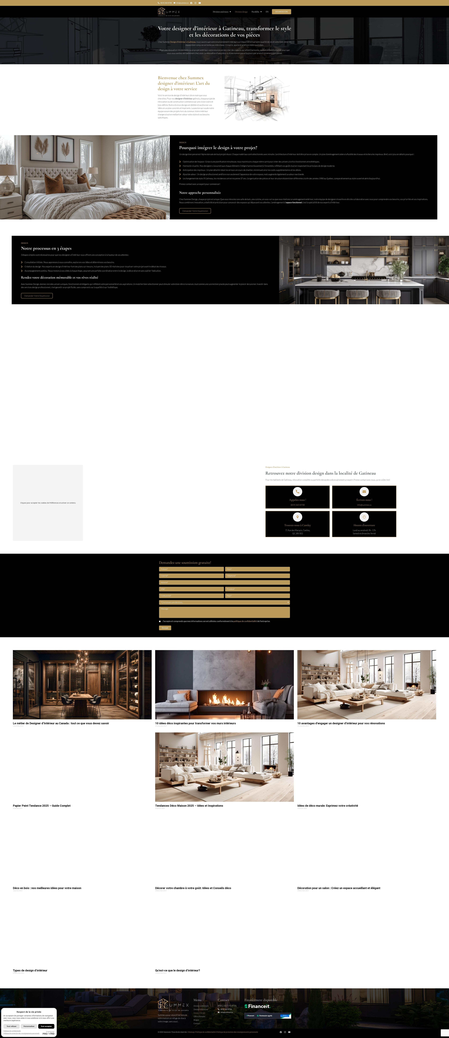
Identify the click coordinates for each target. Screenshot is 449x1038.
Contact (197, 1023)
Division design (241, 12)
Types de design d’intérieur (30, 970)
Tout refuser (11, 1026)
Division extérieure (220, 12)
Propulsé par (50, 1032)
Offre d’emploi (199, 1016)
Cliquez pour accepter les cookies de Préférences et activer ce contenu (48, 503)
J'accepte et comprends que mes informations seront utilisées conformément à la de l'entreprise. (216, 621)
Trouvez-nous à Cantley (297, 525)
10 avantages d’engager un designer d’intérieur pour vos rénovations (341, 723)
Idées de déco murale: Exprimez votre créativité (327, 805)
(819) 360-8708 (298, 505)
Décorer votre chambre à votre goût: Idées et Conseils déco (193, 888)
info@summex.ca (364, 505)
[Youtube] (200, 3)
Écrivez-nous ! (364, 500)
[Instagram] (195, 3)
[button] (195, 211)
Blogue (196, 1020)
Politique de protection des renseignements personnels (237, 1032)
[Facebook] (191, 3)
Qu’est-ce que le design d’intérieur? (177, 970)
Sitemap (191, 1032)
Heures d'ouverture (364, 525)
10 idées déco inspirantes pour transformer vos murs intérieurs (195, 723)
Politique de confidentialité (205, 1032)
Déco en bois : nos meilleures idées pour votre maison (47, 888)
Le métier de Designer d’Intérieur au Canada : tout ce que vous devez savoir (61, 723)
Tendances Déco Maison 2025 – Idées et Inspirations (189, 805)
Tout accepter (46, 1026)
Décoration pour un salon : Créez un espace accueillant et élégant (338, 888)
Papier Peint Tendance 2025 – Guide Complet (42, 805)
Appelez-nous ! (297, 500)
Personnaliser (29, 1026)
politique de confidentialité (245, 621)
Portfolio (255, 12)
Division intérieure (201, 1009)
